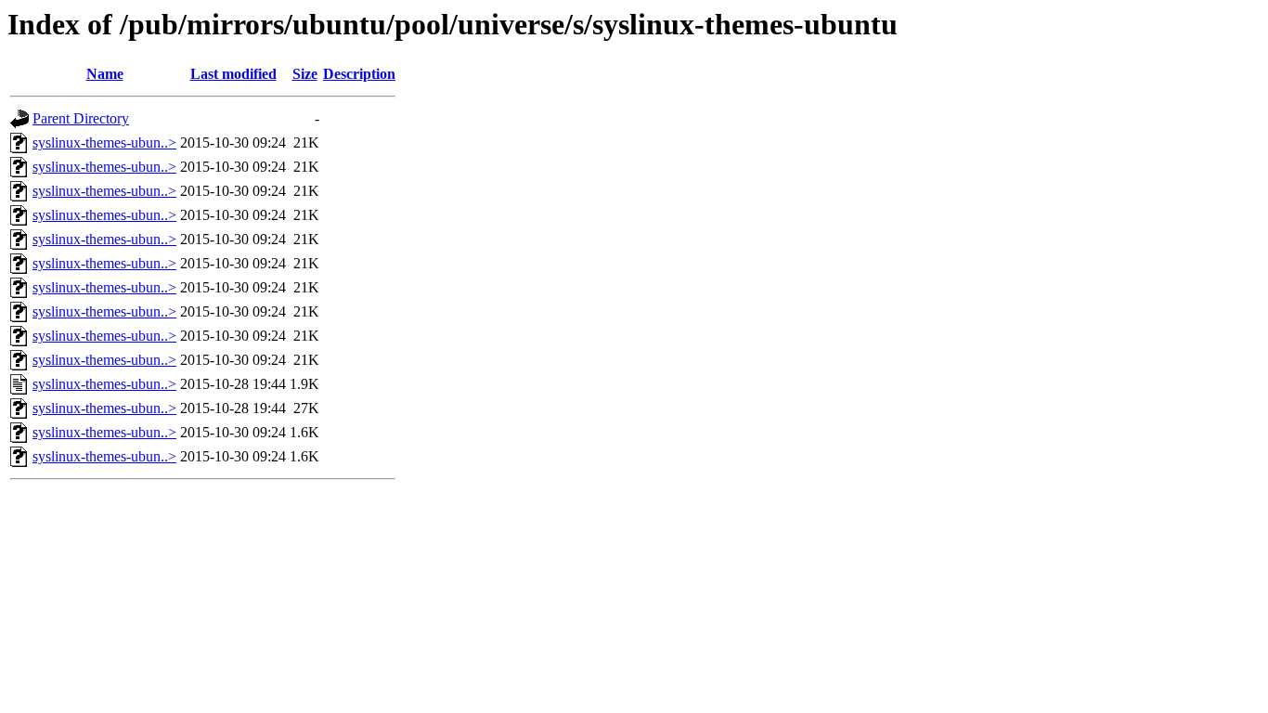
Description (359, 74)
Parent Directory (80, 118)
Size (304, 74)
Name (104, 74)
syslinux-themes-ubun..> (104, 142)
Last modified (233, 74)
